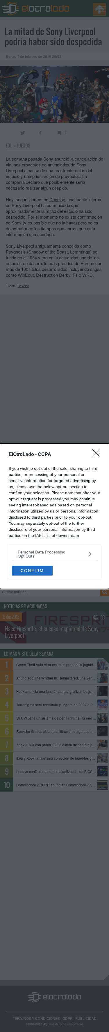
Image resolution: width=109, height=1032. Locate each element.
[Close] (97, 454)
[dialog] (54, 516)
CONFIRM (32, 570)
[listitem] (54, 554)
